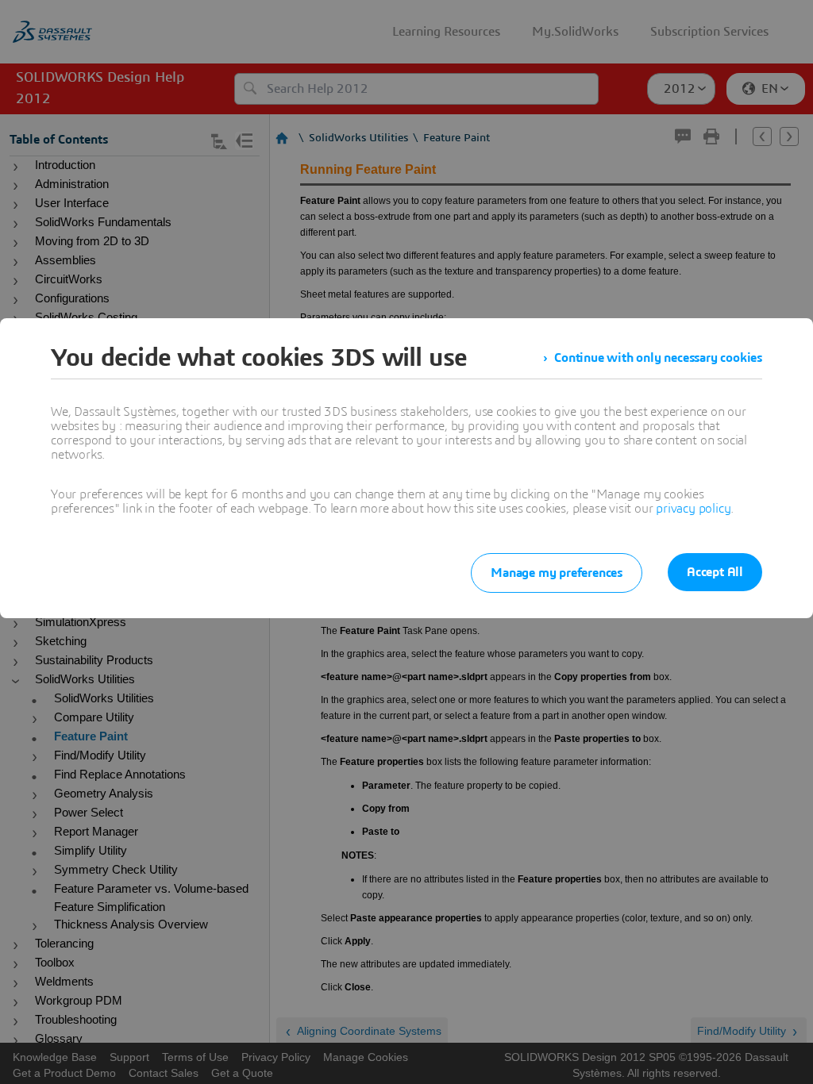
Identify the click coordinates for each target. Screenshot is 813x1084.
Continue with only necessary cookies (658, 358)
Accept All (715, 572)
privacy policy (693, 508)
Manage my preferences (556, 573)
